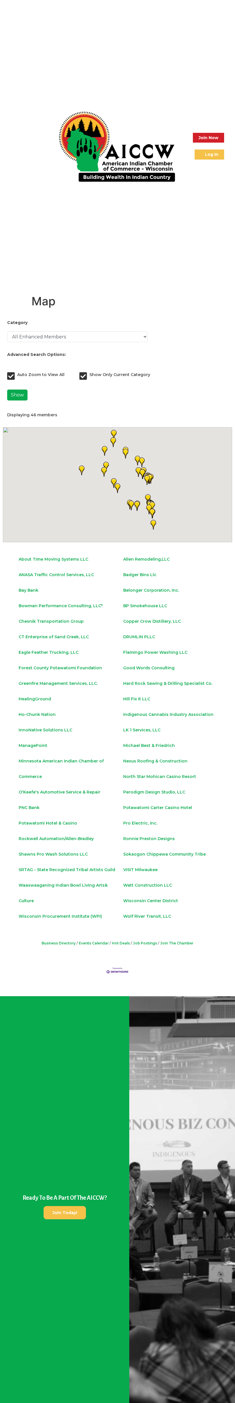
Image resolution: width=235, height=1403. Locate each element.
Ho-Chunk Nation (37, 714)
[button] (11, 146)
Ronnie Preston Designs (149, 838)
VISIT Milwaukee (140, 869)
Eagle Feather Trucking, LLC (49, 652)
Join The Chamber (176, 943)
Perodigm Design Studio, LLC (154, 792)
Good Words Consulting (149, 667)
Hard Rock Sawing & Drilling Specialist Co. (167, 683)
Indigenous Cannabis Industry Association (168, 714)
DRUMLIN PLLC (139, 636)
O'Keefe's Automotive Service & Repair (59, 792)
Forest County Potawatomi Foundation (60, 667)
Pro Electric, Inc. (140, 823)
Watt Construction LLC (147, 885)
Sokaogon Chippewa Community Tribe (164, 854)
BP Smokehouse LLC (145, 605)
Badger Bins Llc (139, 574)
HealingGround (35, 699)
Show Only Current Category (119, 375)
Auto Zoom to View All (40, 375)
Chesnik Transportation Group (51, 621)
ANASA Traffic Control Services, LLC (56, 574)
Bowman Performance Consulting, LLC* (61, 605)
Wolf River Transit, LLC (147, 916)
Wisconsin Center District (150, 900)
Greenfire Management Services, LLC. (58, 683)
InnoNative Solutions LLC (45, 730)
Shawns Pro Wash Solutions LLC (53, 854)
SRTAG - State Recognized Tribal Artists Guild (67, 869)
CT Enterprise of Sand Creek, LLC (54, 636)
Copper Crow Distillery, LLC (152, 621)
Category (17, 323)
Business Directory (59, 943)
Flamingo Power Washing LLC (155, 652)
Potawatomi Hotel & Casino (48, 823)
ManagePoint (33, 745)
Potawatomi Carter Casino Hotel (157, 807)
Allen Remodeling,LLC (146, 559)
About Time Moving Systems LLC (53, 559)
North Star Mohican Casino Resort (159, 776)
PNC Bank (29, 807)
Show (17, 395)
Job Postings (145, 943)
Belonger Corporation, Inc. (151, 590)
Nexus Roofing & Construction (155, 761)
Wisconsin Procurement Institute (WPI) (60, 916)
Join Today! (64, 1212)
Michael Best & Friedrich (149, 745)
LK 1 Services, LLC (141, 730)
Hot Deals (121, 943)
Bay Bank (28, 590)
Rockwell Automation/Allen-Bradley (56, 838)
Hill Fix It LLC (136, 699)
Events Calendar (94, 943)
